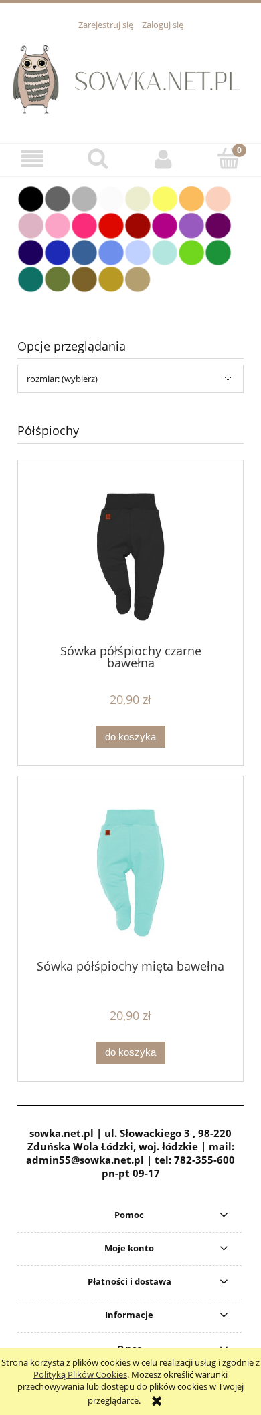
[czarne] (30, 198)
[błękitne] (137, 251)
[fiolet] (191, 224)
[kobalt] (57, 251)
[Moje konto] (163, 159)
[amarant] (84, 224)
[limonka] (191, 251)
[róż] (57, 224)
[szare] (84, 198)
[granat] (30, 251)
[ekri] (137, 198)
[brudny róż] (30, 224)
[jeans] (84, 251)
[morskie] (30, 278)
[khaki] (57, 278)
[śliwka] (218, 224)
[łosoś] (218, 198)
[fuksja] (164, 224)
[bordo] (137, 224)
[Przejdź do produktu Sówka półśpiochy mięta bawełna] (130, 873)
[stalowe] (57, 198)
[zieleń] (218, 251)
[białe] (111, 198)
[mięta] (164, 251)
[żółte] (164, 198)
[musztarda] (111, 278)
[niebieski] (111, 251)
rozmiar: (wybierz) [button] (62, 379)
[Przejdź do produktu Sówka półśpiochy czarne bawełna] (130, 557)
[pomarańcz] (191, 198)
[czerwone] (111, 224)
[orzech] (84, 278)
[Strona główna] (130, 79)
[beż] (137, 278)
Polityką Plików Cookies (80, 1374)
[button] (33, 159)
